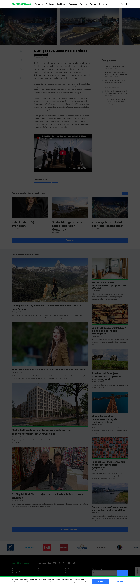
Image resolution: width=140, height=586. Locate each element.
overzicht (45, 582)
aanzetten (84, 582)
